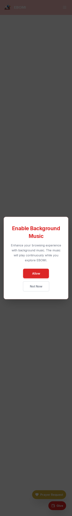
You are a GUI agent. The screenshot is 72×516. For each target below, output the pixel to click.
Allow (36, 273)
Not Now (36, 286)
